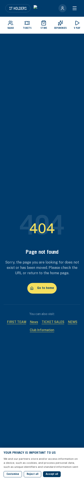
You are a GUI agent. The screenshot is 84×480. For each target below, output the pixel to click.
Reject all (32, 474)
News (34, 322)
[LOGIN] (62, 8)
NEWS (72, 322)
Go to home (45, 288)
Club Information (42, 330)
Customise (12, 474)
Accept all (52, 474)
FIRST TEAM (16, 322)
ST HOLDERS (18, 8)
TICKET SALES (53, 322)
